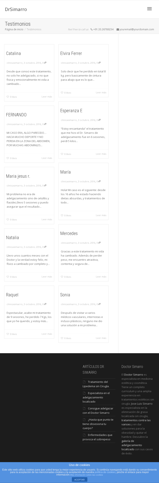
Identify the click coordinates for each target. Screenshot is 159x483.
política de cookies (105, 472)
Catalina (13, 53)
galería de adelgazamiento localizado (132, 445)
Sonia (65, 294)
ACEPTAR (79, 479)
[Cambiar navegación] (149, 8)
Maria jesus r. (18, 176)
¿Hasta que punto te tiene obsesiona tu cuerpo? (98, 424)
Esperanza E (71, 110)
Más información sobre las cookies (86, 475)
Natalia (12, 237)
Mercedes (69, 233)
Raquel (12, 294)
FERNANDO (16, 114)
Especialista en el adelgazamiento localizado (96, 397)
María (65, 172)
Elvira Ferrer (71, 53)
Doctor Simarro (133, 374)
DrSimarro (16, 9)
